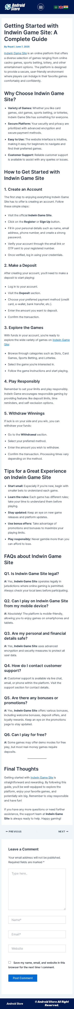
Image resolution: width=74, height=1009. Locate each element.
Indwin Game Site (15, 53)
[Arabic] (56, 7)
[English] (61, 7)
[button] (40, 7)
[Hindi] (66, 7)
